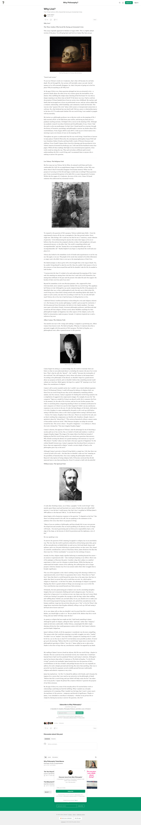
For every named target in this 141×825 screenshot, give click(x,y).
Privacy (70, 814)
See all (47, 792)
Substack (63, 822)
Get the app (78, 818)
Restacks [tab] (53, 739)
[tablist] (50, 738)
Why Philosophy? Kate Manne (54, 761)
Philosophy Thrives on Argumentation (53, 763)
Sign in (136, 2)
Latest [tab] (49, 757)
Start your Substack (67, 818)
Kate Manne (53, 765)
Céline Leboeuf (50, 14)
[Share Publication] (122, 2)
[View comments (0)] (50, 19)
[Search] (119, 2)
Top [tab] (45, 757)
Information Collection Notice (70, 796)
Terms (74, 814)
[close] (84, 771)
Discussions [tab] (55, 757)
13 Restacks (61, 723)
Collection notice (81, 814)
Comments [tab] (47, 739)
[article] (70, 764)
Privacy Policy (82, 796)
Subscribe (129, 2)
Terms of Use (77, 794)
